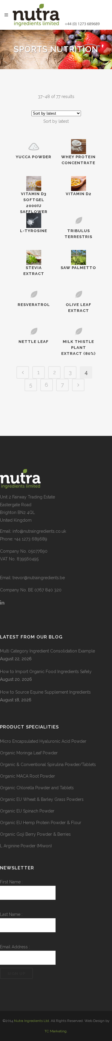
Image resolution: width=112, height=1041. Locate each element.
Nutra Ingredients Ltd (31, 1021)
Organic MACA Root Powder (27, 776)
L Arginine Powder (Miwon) (26, 845)
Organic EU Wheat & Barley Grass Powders (42, 799)
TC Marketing (56, 1031)
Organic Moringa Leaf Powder (29, 753)
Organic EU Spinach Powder (27, 811)
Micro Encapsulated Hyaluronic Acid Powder (43, 741)
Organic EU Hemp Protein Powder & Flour (40, 822)
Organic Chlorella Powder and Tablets (37, 787)
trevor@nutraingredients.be (39, 577)
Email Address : (15, 946)
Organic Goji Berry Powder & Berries (35, 834)
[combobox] (56, 121)
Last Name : (11, 914)
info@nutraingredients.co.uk (39, 531)
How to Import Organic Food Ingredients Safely (46, 671)
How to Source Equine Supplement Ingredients (45, 692)
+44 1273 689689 (30, 539)
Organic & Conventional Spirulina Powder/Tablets (48, 764)
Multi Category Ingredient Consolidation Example (47, 651)
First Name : (11, 882)
